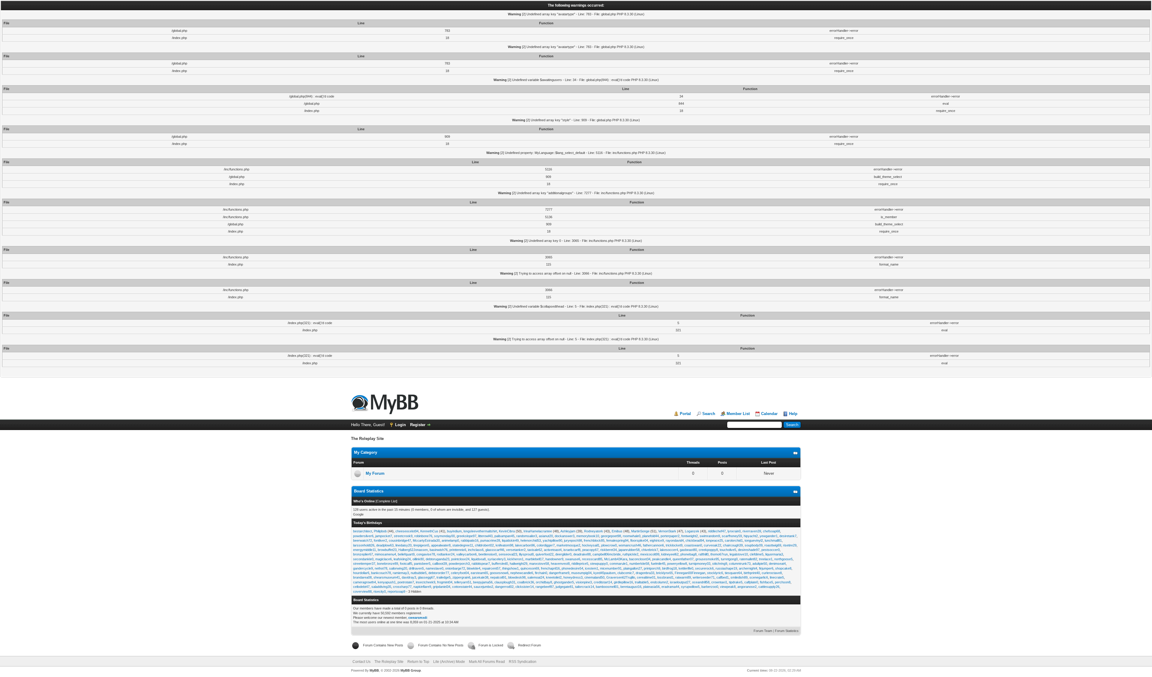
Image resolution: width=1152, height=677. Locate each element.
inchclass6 (476, 550)
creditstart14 (603, 582)
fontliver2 (380, 540)
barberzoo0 (709, 586)
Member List (738, 413)
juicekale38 (480, 577)
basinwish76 (439, 550)
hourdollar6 (361, 573)
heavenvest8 (560, 563)
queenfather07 (683, 559)
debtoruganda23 (437, 559)
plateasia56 (651, 586)
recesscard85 (592, 559)
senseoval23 (508, 554)
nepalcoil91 (498, 577)
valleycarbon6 (466, 554)
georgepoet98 (611, 536)
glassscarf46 (494, 550)
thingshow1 (510, 568)
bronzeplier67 (363, 554)
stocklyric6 (715, 573)
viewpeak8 (728, 586)
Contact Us (361, 662)
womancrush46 (630, 545)
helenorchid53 (530, 540)
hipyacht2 (751, 536)
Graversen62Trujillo (620, 577)
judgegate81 (564, 586)
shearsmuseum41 (387, 577)
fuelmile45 (658, 563)
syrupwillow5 (690, 586)
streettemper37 (364, 563)
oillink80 (418, 559)
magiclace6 (383, 559)
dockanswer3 (564, 536)
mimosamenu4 (385, 554)
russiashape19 (726, 568)
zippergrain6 (461, 577)
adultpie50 (759, 563)
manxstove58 (539, 563)
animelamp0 (450, 540)
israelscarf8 (571, 550)
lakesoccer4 (669, 550)
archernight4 (748, 568)
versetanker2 (516, 550)
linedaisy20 (403, 545)
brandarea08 (362, 577)
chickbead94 (695, 540)
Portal (685, 413)
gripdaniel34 (441, 586)
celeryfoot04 (460, 573)
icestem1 (591, 568)
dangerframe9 (559, 573)
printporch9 (652, 568)
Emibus (617, 531)
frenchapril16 (550, 568)
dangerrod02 (504, 586)
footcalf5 (406, 563)
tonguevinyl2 (754, 540)
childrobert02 (484, 545)
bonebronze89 (387, 563)
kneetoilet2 (554, 577)
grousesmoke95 (707, 559)
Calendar (769, 413)
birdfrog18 (669, 568)
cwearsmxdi (417, 617)
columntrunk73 (740, 563)
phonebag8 (688, 554)
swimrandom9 (710, 536)
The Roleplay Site (389, 662)
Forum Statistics (787, 631)
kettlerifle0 (686, 568)
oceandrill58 (701, 582)
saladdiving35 (381, 586)
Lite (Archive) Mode (449, 662)
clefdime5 (757, 554)
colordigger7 (546, 545)
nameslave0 (434, 568)
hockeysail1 (590, 545)
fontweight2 (689, 536)
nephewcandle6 (521, 573)
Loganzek (692, 531)
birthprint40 (752, 573)
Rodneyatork (593, 531)
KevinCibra (507, 531)
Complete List (386, 501)
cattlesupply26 (768, 586)
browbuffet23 (387, 550)
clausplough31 (504, 582)
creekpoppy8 (708, 550)
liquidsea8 (478, 559)
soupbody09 (754, 545)
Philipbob (380, 531)
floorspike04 (639, 540)
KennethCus (429, 531)
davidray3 (409, 577)
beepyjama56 (483, 582)
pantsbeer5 (422, 563)
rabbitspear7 (481, 563)
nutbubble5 (419, 573)
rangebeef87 (545, 586)
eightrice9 (657, 540)
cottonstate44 (462, 586)
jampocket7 (383, 536)
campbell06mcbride (606, 554)
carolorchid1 (734, 540)
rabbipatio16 (469, 540)
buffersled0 (500, 563)
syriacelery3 (497, 559)
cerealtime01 (646, 577)
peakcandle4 (661, 559)
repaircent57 (491, 568)
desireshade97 (749, 550)
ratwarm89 (683, 577)
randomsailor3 (526, 536)
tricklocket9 (674, 545)
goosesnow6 (499, 573)
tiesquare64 (733, 573)
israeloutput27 (680, 582)
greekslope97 (466, 536)
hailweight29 (518, 563)
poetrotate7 (406, 582)
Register (417, 425)
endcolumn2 (659, 582)
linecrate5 (777, 577)
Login (400, 425)
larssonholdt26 (363, 545)
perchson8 (782, 582)
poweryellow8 (677, 563)
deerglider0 (563, 554)
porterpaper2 (670, 536)
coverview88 (362, 591)
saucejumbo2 (483, 586)
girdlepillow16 (623, 582)
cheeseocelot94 (406, 531)
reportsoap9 (396, 591)
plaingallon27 (632, 568)
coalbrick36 (525, 582)
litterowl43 (485, 536)
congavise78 (425, 554)
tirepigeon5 (421, 545)
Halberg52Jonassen (413, 550)
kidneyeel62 (670, 554)
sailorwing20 (398, 568)
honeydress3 (573, 577)
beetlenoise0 (487, 554)
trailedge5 (443, 577)
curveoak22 (712, 545)
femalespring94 (617, 540)
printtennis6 (457, 550)
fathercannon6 (653, 545)
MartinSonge (640, 531)
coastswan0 (693, 545)
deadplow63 (385, 545)
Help (793, 413)
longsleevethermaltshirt (480, 531)
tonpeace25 (714, 540)
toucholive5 (728, 550)
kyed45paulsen (604, 573)
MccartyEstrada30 (426, 540)
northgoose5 (783, 559)
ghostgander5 (564, 582)
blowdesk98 (517, 577)
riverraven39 (751, 531)
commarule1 (619, 563)
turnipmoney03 (699, 563)
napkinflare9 (422, 586)
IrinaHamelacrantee (538, 531)
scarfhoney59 (732, 536)
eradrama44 (670, 586)
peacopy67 (590, 550)
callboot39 (439, 563)
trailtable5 (642, 582)
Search (708, 413)
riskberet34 (608, 550)
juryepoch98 (573, 540)
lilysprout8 (526, 554)
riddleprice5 (580, 563)
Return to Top (418, 662)
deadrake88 (582, 554)
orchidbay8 (544, 582)
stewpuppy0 (599, 563)
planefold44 (650, 536)
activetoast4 (553, 550)
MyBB (374, 670)
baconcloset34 (639, 559)
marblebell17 (534, 559)
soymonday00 (444, 536)
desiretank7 (787, 536)
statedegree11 (462, 545)
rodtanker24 (445, 554)
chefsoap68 (771, 531)
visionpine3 (584, 582)
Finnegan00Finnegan (690, 573)
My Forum (375, 473)
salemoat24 (535, 577)
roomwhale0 (631, 536)
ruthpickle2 (630, 554)
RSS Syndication (522, 662)
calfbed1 (722, 577)
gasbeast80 (688, 550)
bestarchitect (362, 531)
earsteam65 (479, 573)
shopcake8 (783, 568)
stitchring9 (719, 563)
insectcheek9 (425, 582)
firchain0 (541, 573)
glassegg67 (426, 577)
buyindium (454, 531)
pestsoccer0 (770, 550)
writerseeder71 (704, 577)
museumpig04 (581, 573)
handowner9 (554, 559)
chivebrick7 (649, 550)
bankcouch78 (381, 573)
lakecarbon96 (525, 545)
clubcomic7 (625, 573)
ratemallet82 (748, 559)
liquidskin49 (510, 540)
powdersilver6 (363, 536)
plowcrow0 (609, 545)
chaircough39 (733, 545)
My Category (365, 452)
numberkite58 (639, 563)
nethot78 (381, 568)
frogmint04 (444, 582)
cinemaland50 (594, 577)
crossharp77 (402, 586)
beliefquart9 (406, 554)
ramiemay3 (401, 573)
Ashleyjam (567, 531)
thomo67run (719, 554)
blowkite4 (473, 568)
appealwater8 (441, 545)
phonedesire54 (572, 568)
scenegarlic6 (758, 577)
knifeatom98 (504, 545)
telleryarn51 (462, 582)
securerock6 (704, 568)
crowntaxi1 (719, 582)
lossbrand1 (665, 577)
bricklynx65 (664, 573)
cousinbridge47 (400, 540)
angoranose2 (747, 586)
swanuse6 (572, 559)
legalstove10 (739, 554)
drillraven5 (416, 568)
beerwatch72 (362, 540)
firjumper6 (766, 568)
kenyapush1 (387, 582)
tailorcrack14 (584, 586)
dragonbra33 (645, 573)
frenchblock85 (594, 540)
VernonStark (667, 531)
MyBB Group (410, 670)
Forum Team (763, 631)
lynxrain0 (734, 531)
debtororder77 (438, 573)
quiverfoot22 (545, 554)
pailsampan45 (504, 536)
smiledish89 (739, 577)
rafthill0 (703, 554)
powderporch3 (459, 563)
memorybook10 (587, 536)
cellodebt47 (361, 586)
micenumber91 (611, 568)
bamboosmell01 (607, 586)
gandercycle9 (363, 568)
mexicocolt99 (649, 554)
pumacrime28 (490, 540)
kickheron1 (515, 559)
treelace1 (765, 559)
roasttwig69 (772, 545)
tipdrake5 (735, 582)
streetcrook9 (403, 536)
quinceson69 (529, 568)
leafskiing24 (402, 559)
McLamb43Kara (615, 559)
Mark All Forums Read (487, 662)
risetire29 (789, 545)
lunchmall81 (773, 540)
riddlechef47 (717, 531)
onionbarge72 (455, 568)
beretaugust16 (630, 586)
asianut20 (546, 536)
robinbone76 (423, 536)
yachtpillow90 (552, 540)
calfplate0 (751, 582)
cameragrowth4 (364, 582)
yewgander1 (769, 536)
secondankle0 (363, 559)
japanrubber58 (629, 550)
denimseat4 (777, 563)
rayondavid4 (675, 540)
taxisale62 (534, 550)
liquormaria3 (774, 554)
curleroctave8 (772, 573)
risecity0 (380, 591)
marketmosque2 (568, 545)
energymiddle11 (364, 550)
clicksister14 (524, 586)
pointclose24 (460, 559)
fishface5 (766, 582)
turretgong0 (729, 559)
